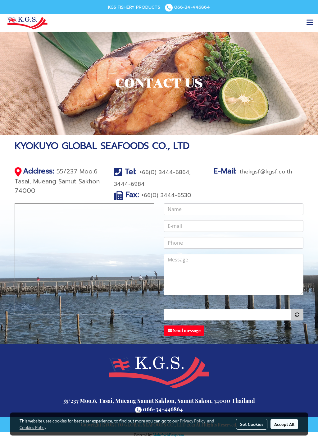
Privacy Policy (192, 420)
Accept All (284, 424)
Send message (187, 331)
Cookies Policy (33, 427)
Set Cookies (251, 424)
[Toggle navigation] (310, 23)
